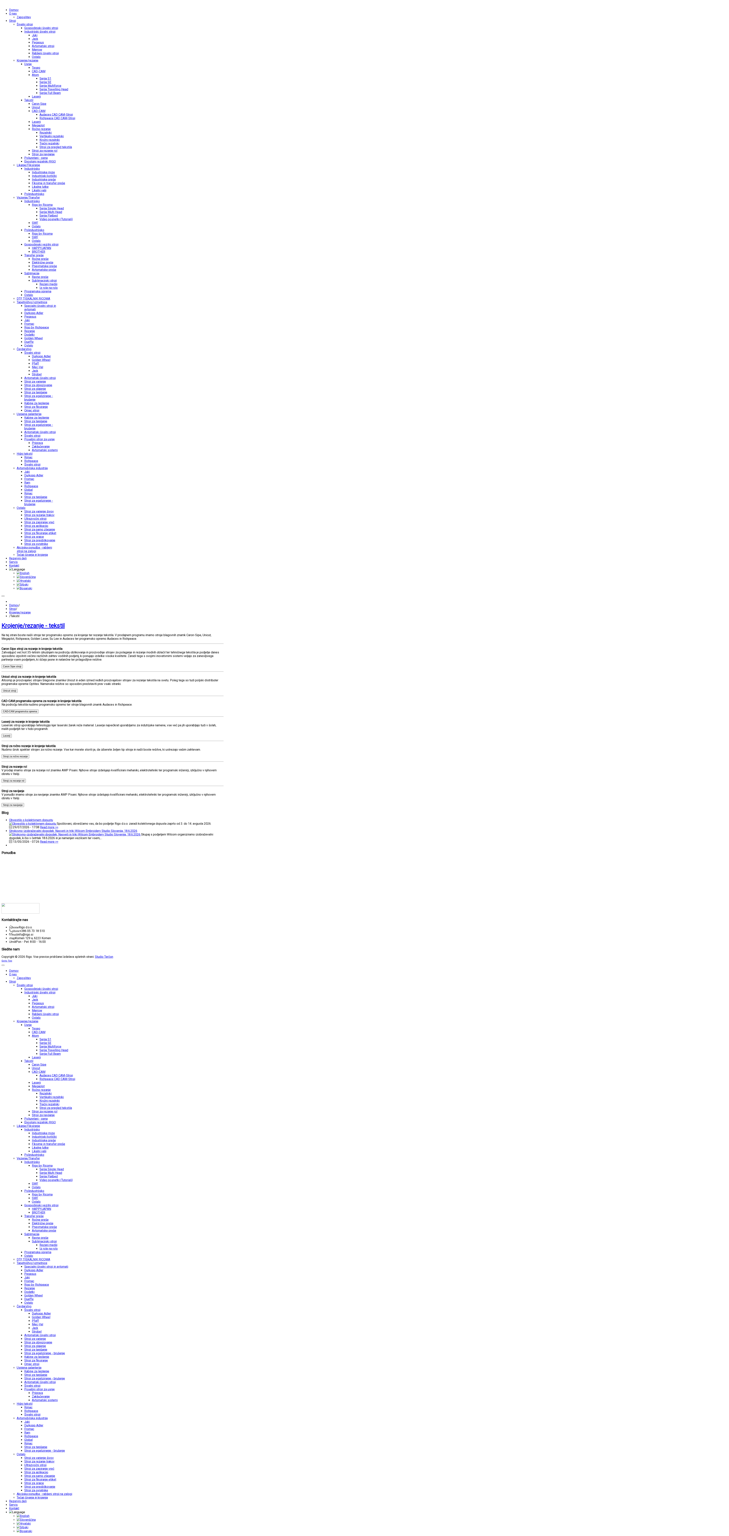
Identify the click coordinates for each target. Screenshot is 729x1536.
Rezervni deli (9, 871)
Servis (5, 867)
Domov (14, 605)
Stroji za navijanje (13, 805)
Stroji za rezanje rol (13, 780)
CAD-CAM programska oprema (20, 711)
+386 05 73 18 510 (32, 931)
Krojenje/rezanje (20, 612)
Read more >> (49, 827)
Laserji (6, 735)
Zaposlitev (9, 881)
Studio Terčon (104, 957)
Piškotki (6, 888)
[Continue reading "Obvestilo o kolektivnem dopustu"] (33, 823)
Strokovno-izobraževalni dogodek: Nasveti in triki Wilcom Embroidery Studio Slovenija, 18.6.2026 (73, 831)
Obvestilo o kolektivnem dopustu (31, 820)
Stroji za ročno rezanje (15, 756)
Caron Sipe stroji (12, 666)
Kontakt (6, 875)
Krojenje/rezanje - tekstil (33, 625)
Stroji (12, 609)
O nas (5, 860)
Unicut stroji (9, 690)
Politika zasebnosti (13, 891)
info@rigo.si (25, 934)
